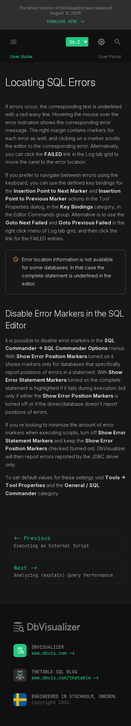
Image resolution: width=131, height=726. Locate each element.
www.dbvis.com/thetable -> (65, 678)
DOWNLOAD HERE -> (65, 21)
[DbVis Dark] (101, 42)
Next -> (63, 571)
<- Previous (51, 542)
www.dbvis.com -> (53, 653)
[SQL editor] (47, 628)
